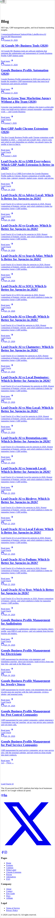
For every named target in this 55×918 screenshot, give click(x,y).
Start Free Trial (7, 784)
